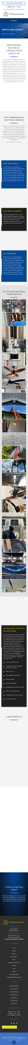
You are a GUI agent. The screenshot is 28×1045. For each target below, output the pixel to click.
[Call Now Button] (14, 1042)
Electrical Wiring (14, 1000)
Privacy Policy (5, 1038)
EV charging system (8, 274)
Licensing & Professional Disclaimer (14, 977)
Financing (14, 965)
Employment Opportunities (14, 962)
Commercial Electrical (14, 994)
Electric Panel (14, 997)
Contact (14, 968)
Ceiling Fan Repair (14, 989)
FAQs (14, 959)
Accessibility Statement (14, 974)
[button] (14, 905)
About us (14, 950)
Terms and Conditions (13, 1038)
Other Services (14, 1003)
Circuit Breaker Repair (14, 991)
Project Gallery (14, 956)
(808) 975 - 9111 (14, 7)
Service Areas (8, 33)
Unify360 (18, 1040)
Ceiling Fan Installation (14, 986)
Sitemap (14, 971)
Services (14, 953)
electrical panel (6, 168)
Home (3, 33)
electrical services (13, 142)
